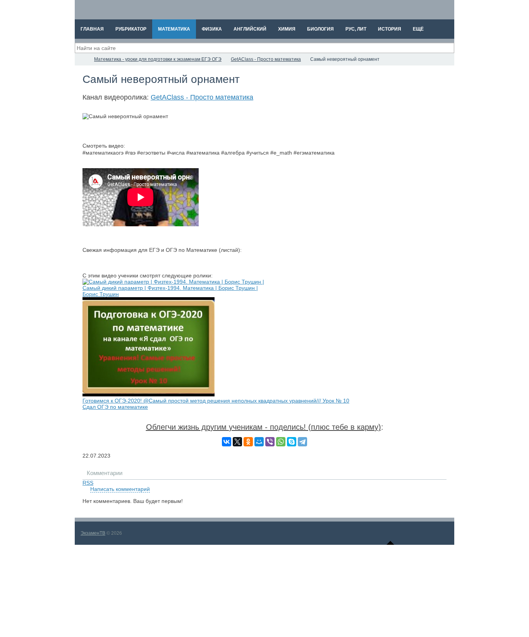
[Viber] (270, 441)
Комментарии (104, 473)
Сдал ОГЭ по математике (115, 407)
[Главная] (82, 59)
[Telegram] (302, 441)
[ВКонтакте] (226, 441)
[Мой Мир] (259, 441)
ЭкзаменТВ (93, 533)
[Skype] (291, 441)
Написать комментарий (120, 489)
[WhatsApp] (280, 441)
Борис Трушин (100, 294)
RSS (87, 483)
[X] (237, 441)
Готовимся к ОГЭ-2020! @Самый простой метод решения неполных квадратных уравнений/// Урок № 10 (215, 401)
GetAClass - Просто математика (202, 97)
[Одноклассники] (248, 441)
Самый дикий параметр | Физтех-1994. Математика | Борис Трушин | (170, 288)
